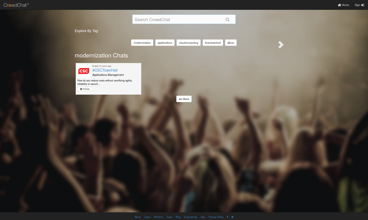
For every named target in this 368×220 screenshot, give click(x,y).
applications (165, 43)
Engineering (190, 217)
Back (185, 99)
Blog (178, 217)
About (138, 217)
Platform (158, 217)
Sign (357, 5)
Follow (86, 88)
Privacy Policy (216, 217)
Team (169, 217)
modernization (142, 43)
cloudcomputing (188, 43)
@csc (231, 43)
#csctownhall (213, 43)
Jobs (202, 217)
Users (147, 217)
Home (345, 5)
